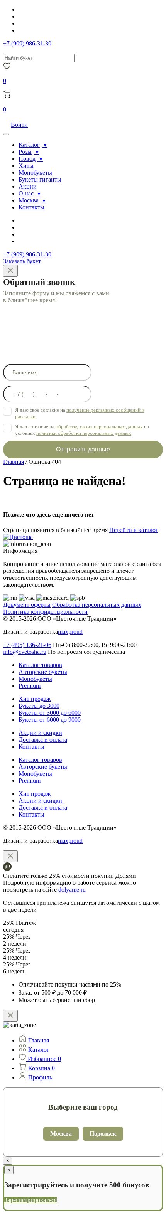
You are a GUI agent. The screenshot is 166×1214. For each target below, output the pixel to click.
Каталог (29, 144)
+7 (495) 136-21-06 (27, 645)
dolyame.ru (72, 889)
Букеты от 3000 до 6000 (50, 712)
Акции (28, 186)
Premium (30, 685)
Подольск (103, 1133)
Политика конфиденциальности (45, 611)
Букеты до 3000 (39, 705)
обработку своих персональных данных (99, 426)
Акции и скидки (40, 732)
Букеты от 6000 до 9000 (50, 719)
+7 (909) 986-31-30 (27, 43)
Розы (25, 151)
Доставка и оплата (43, 739)
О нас (26, 193)
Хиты (26, 165)
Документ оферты (27, 604)
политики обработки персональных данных (83, 433)
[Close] (10, 271)
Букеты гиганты (40, 179)
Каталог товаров (40, 665)
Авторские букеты (43, 671)
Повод (27, 158)
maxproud (70, 631)
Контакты (31, 207)
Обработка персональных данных (96, 604)
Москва (29, 200)
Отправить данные (83, 449)
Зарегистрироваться (30, 1200)
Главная (13, 461)
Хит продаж (35, 698)
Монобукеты (35, 172)
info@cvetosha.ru (24, 651)
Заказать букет (22, 261)
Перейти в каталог (133, 530)
